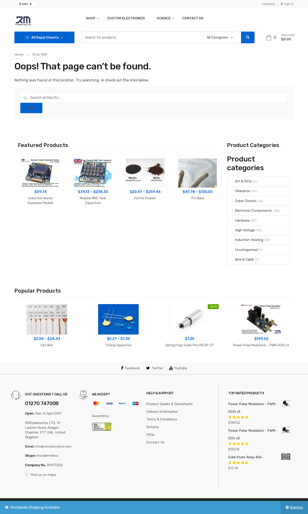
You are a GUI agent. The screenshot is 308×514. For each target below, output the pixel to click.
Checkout (268, 4)
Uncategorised (246, 250)
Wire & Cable (244, 259)
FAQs (150, 435)
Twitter (157, 368)
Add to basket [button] (40, 217)
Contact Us (192, 18)
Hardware (242, 220)
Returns (152, 427)
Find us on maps (43, 475)
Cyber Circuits (245, 201)
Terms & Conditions (161, 419)
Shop (90, 18)
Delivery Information (162, 412)
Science (164, 18)
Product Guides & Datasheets (169, 404)
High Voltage (245, 230)
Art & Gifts (243, 181)
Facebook (132, 368)
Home (19, 55)
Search (31, 108)
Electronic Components (253, 211)
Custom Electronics (126, 18)
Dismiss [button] (296, 507)
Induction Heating (249, 240)
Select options (93, 217)
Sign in (289, 4)
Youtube (180, 368)
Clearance (242, 191)
